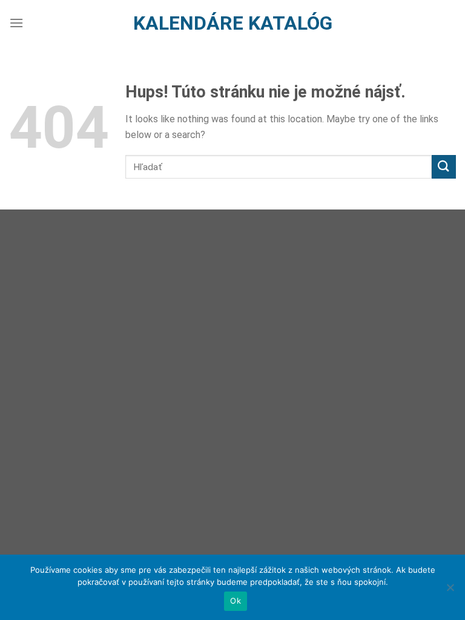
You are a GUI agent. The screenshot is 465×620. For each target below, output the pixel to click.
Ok (235, 600)
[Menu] (16, 23)
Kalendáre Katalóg (232, 23)
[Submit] (444, 167)
